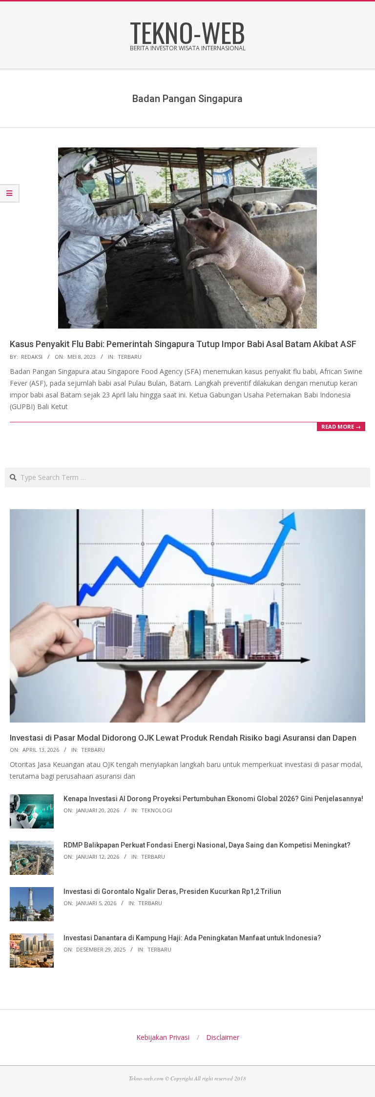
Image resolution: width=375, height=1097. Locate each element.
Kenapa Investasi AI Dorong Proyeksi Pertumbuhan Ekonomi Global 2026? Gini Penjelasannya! (213, 799)
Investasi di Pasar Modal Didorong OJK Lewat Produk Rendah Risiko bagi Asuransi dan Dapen (183, 738)
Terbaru (130, 356)
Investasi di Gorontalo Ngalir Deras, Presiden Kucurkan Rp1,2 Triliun (172, 891)
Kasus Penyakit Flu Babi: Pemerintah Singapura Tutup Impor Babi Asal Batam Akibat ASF (183, 344)
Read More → (341, 426)
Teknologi (156, 810)
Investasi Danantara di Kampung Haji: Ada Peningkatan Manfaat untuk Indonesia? (192, 938)
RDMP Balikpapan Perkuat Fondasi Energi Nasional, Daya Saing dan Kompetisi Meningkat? (207, 845)
